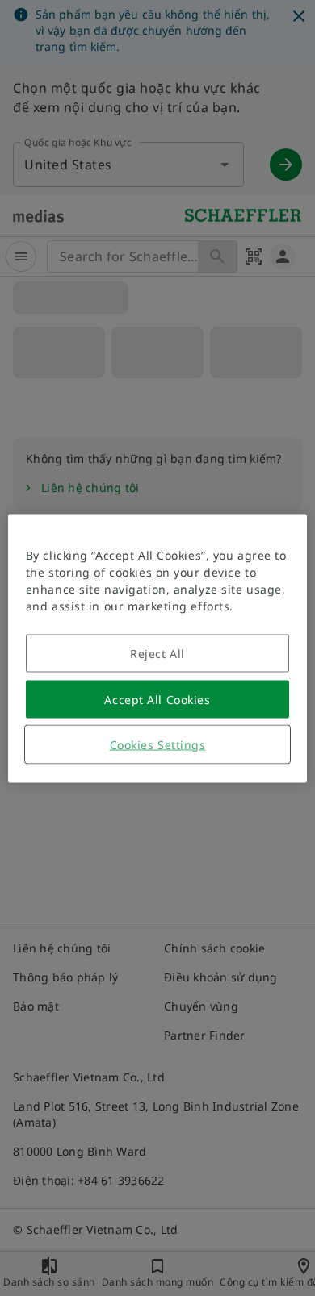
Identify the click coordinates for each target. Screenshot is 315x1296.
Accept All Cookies (157, 698)
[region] (158, 648)
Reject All (157, 653)
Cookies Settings (158, 744)
